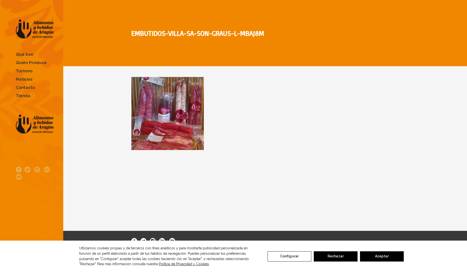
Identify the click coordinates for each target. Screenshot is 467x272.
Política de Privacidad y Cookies (184, 264)
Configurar (289, 256)
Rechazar (336, 256)
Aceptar (382, 256)
